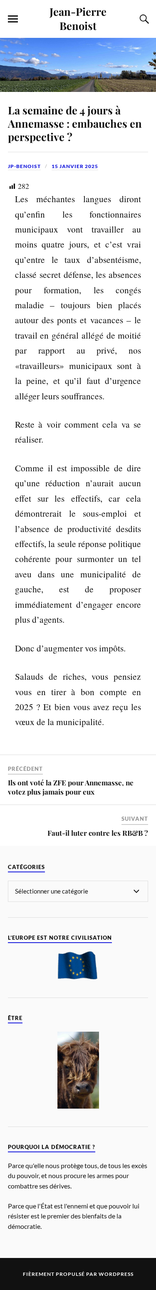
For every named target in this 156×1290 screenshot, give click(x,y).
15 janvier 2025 (75, 166)
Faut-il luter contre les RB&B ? (97, 832)
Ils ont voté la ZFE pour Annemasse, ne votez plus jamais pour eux (71, 787)
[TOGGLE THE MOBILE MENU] (13, 19)
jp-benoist (24, 166)
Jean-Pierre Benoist (78, 18)
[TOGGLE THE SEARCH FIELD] (143, 19)
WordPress (116, 1274)
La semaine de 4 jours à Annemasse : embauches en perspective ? (75, 123)
